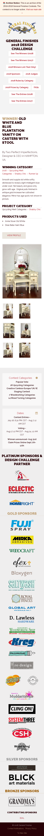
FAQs (36, 87)
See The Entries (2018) (22, 94)
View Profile (14, 235)
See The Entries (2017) (22, 101)
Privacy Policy (31, 829)
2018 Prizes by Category (16, 87)
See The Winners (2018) (22, 53)
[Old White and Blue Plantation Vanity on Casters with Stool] (22, 271)
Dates (20, 413)
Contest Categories (20, 377)
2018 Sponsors (13, 74)
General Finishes (22, 28)
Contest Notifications (15, 829)
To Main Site (22, 833)
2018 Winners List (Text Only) (22, 67)
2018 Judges (32, 74)
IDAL (22, 818)
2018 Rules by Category (22, 81)
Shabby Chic (35, 209)
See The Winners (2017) (22, 60)
